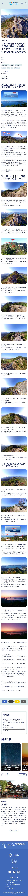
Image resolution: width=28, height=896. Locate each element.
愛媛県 (3, 59)
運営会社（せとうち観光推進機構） (13, 884)
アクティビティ (5, 65)
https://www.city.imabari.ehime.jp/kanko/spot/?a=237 (14, 729)
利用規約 (7, 886)
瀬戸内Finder (5, 845)
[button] (4, 701)
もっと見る (22, 774)
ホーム (2, 844)
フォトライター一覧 (10, 882)
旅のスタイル (18, 65)
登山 (12, 65)
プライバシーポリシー (10, 888)
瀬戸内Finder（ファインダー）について (14, 880)
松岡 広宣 (5, 73)
